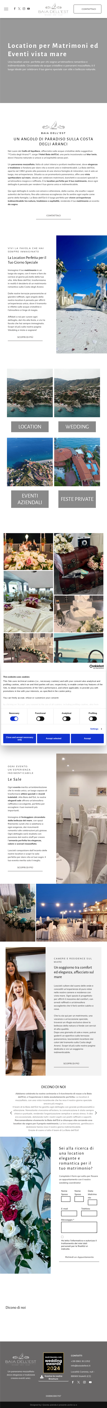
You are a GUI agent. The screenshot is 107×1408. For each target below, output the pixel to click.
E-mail (64, 1208)
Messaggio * (67, 1219)
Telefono (85, 1208)
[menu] (6, 9)
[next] (96, 1112)
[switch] (40, 719)
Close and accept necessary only (19, 738)
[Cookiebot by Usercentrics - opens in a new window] (91, 667)
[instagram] (24, 9)
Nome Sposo (78, 1192)
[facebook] (15, 9)
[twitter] (19, 9)
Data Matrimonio (92, 1194)
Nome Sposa (64, 1192)
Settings (94, 729)
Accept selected (53, 738)
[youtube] (28, 9)
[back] (11, 1112)
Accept (87, 738)
